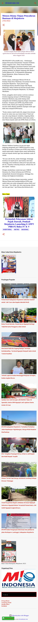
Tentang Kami (6, 602)
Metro (16, 229)
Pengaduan (5, 601)
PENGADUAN (9, 618)
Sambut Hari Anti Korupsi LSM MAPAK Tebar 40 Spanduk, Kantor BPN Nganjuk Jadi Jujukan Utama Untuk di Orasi (17, 402)
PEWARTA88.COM (12, 3)
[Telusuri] (35, 3)
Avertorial (7, 229)
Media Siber (5, 604)
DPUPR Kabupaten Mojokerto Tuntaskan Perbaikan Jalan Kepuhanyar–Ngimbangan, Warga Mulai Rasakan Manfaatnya (18, 429)
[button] (3, 25)
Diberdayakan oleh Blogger (20, 615)
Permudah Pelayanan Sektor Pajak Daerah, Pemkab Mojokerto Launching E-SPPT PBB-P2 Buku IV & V (19, 223)
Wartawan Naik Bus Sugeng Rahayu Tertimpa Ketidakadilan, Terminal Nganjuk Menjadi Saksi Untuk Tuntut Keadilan (18, 351)
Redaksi (4, 606)
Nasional (25, 229)
